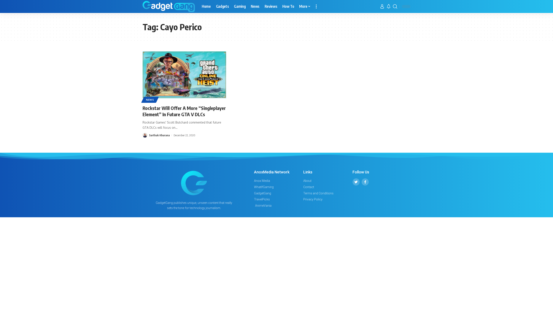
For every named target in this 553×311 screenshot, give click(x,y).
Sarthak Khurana (159, 135)
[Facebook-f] (365, 182)
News (150, 99)
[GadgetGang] (169, 6)
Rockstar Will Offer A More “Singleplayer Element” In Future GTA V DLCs (184, 111)
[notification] (388, 6)
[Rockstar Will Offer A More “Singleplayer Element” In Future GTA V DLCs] (184, 76)
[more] (316, 6)
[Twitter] (356, 182)
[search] (395, 6)
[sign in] (382, 6)
